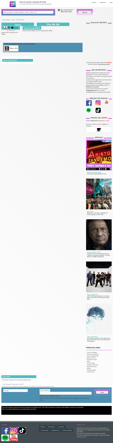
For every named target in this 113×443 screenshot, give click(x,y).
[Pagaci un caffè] (99, 129)
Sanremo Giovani (92, 366)
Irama (13, 20)
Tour (98, 252)
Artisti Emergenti (91, 370)
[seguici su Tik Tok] (98, 110)
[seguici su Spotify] (88, 110)
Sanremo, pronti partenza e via (96, 174)
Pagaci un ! (99, 118)
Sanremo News (96, 172)
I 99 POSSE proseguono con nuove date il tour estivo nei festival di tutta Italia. (98, 297)
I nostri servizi (44, 430)
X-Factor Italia (91, 363)
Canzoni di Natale (92, 352)
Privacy (42, 400)
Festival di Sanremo (92, 365)
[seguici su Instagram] (98, 102)
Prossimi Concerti (92, 359)
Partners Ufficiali (67, 430)
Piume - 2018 (14, 48)
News (89, 172)
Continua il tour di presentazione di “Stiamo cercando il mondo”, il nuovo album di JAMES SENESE (98, 255)
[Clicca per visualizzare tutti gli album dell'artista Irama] (9, 28)
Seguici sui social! (99, 98)
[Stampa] (12, 28)
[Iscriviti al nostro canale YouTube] (106, 102)
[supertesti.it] (13, 3)
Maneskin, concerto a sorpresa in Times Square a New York (97, 213)
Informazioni (51, 427)
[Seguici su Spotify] (5, 437)
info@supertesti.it (81, 437)
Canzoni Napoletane (92, 356)
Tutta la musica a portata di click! (32, 2)
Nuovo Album (91, 252)
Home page (6, 20)
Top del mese (91, 372)
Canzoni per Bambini (93, 354)
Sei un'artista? (99, 70)
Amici (88, 361)
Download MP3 (32, 28)
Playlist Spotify (99, 23)
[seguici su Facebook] (89, 103)
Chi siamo (61, 427)
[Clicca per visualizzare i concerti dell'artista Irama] (5, 28)
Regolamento (55, 430)
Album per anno (91, 358)
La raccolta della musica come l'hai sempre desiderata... (35, 4)
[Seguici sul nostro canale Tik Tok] (22, 430)
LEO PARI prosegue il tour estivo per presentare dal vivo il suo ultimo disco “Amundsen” (98, 339)
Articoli (99, 137)
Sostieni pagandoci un (97, 120)
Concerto (90, 211)
